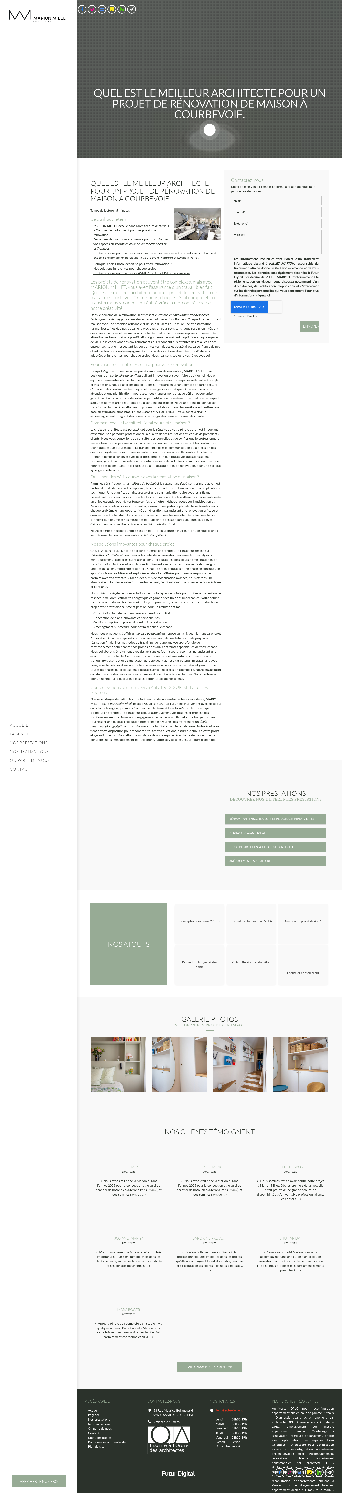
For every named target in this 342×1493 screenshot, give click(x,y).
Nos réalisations (29, 751)
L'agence (19, 733)
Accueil (19, 725)
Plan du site (96, 1446)
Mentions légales (99, 1437)
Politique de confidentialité (107, 1442)
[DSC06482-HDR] (118, 1064)
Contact (20, 769)
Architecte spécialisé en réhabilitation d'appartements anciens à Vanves (303, 1480)
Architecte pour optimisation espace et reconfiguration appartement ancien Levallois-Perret (303, 1449)
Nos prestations (28, 742)
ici (268, 295)
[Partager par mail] (131, 9)
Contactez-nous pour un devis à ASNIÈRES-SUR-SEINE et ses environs (141, 273)
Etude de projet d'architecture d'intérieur (261, 847)
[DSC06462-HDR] (300, 1064)
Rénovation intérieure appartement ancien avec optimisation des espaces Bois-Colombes (303, 1440)
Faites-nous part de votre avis (209, 1366)
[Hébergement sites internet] (178, 1481)
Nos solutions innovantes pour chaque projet (124, 268)
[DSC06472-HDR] (179, 1064)
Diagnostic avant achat (247, 833)
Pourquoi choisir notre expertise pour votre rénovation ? (132, 264)
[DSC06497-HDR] (240, 1064)
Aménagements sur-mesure (250, 861)
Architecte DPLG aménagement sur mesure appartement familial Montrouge (303, 1426)
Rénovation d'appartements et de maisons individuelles (271, 819)
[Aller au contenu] (210, 130)
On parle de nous (30, 760)
